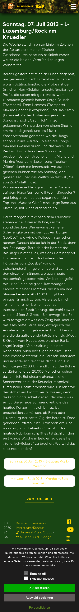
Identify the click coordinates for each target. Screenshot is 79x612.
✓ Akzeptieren (39, 587)
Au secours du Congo (36, 537)
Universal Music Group (36, 532)
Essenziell (38, 573)
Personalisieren (39, 607)
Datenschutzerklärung (32, 523)
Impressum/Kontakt (30, 528)
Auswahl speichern (39, 597)
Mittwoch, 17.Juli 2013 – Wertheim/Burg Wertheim (39, 481)
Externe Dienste (42, 579)
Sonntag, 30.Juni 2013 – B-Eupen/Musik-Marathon (39, 464)
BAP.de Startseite (24, 4)
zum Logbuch (39, 499)
